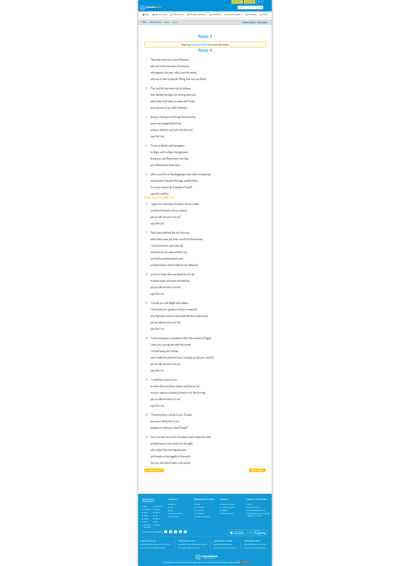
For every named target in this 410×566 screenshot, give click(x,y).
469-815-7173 (254, 507)
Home (147, 14)
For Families (200, 507)
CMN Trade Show (228, 513)
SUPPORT (155, 2)
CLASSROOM (252, 14)
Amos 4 (205, 50)
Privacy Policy (174, 516)
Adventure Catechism (147, 526)
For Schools (200, 510)
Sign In (190, 44)
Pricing (198, 504)
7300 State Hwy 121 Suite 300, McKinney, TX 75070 (259, 515)
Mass (145, 512)
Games (146, 519)
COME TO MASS (178, 14)
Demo (250, 504)
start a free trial (202, 44)
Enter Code (249, 2)
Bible (144, 22)
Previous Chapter (249, 22)
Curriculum (147, 509)
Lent (156, 515)
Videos (157, 512)
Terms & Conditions (176, 513)
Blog (156, 522)
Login (260, 2)
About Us (173, 504)
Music (146, 522)
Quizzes (157, 519)
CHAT (162, 2)
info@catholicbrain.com (257, 510)
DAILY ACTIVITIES (161, 14)
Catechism (158, 506)
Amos (166, 22)
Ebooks (157, 525)
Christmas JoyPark (228, 507)
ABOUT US (145, 2)
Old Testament (155, 22)
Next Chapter (262, 22)
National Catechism (228, 504)
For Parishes (200, 513)
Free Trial (237, 2)
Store (265, 14)
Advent (146, 515)
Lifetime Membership (203, 516)
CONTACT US (171, 2)
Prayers (157, 509)
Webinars (225, 510)
